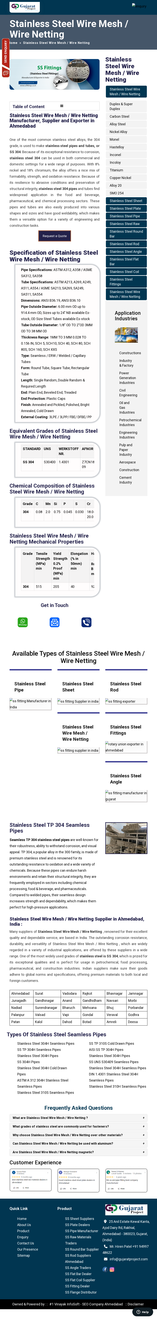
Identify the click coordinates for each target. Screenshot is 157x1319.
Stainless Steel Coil (124, 272)
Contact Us (25, 1243)
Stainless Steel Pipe (125, 216)
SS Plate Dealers (77, 1225)
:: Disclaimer (134, 1304)
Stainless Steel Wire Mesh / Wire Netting (77, 733)
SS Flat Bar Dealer (78, 1274)
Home (22, 1219)
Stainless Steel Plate (125, 208)
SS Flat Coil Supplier (80, 1280)
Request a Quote (55, 236)
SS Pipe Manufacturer (81, 1231)
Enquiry (23, 1237)
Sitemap (23, 1255)
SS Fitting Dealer (77, 1286)
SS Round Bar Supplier (82, 1249)
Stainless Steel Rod (124, 244)
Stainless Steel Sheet (126, 201)
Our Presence (27, 1249)
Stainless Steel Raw (125, 224)
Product (23, 1231)
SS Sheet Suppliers (79, 1219)
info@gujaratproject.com (129, 1259)
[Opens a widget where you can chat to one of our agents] (142, 1312)
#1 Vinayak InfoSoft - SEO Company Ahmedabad (86, 1304)
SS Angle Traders (78, 1268)
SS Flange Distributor (81, 1292)
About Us (24, 1225)
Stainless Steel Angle (126, 252)
